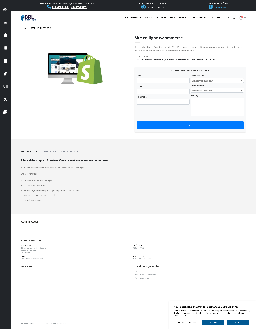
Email (139, 86)
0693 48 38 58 (60, 7)
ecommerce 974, (147, 60)
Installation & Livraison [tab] (61, 151)
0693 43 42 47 (79, 7)
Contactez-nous (221, 7)
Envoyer (190, 125)
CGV (136, 271)
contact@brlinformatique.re (32, 258)
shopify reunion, (184, 60)
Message (195, 95)
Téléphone (142, 97)
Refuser (238, 322)
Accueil (24, 28)
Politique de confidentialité (145, 274)
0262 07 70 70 (138, 248)
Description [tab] (29, 151)
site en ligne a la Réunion (203, 60)
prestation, (159, 60)
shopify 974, (170, 60)
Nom (139, 75)
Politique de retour (142, 278)
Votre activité (197, 85)
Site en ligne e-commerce (159, 38)
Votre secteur (197, 75)
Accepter (213, 322)
